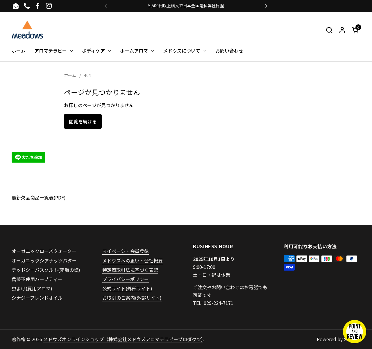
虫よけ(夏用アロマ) (32, 288)
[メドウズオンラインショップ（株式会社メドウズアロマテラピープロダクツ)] (27, 30)
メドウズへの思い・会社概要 (132, 260)
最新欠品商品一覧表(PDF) (39, 197)
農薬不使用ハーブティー (37, 279)
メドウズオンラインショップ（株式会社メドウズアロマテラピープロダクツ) (123, 339)
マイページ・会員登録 (125, 250)
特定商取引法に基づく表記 (130, 269)
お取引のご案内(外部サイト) (132, 297)
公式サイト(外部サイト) (127, 288)
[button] (329, 30)
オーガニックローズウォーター (44, 250)
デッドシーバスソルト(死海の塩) (46, 269)
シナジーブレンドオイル (37, 297)
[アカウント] (342, 30)
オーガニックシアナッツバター (44, 260)
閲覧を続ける (83, 121)
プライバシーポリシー (125, 279)
